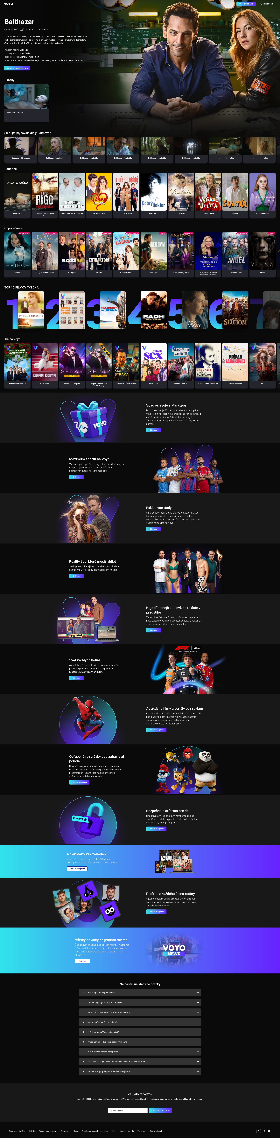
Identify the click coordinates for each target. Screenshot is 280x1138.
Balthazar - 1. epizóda (157, 158)
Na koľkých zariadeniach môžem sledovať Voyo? (107, 1012)
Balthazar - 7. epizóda (123, 158)
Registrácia (248, 4)
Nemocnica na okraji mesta (72, 213)
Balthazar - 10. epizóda (21, 158)
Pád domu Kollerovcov (17, 384)
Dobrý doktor (154, 213)
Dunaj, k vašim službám (44, 273)
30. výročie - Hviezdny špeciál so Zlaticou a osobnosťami (208, 275)
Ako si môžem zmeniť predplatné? (101, 1052)
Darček (76, 1131)
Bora (262, 384)
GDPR (114, 1131)
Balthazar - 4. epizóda (259, 158)
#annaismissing (262, 213)
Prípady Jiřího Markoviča (208, 384)
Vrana (262, 273)
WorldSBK (96, 672)
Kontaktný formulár (127, 1131)
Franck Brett (33, 57)
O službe (32, 1131)
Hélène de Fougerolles (34, 60)
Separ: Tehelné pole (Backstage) (99, 385)
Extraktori (99, 273)
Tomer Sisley (17, 60)
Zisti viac (153, 430)
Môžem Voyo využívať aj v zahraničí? (102, 1002)
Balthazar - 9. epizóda (55, 158)
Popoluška (181, 213)
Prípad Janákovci (235, 384)
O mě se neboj (126, 213)
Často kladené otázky (17, 1131)
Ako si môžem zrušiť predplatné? (100, 1022)
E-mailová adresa (116, 1110)
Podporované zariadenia (48, 1131)
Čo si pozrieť (65, 1131)
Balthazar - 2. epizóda (191, 158)
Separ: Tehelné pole (72, 384)
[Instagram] (264, 1131)
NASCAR (84, 672)
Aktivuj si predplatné (156, 730)
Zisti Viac (76, 477)
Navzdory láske (126, 273)
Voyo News (141, 1131)
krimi (15, 29)
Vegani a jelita (208, 213)
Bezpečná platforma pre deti (168, 811)
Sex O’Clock (153, 384)
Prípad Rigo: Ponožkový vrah (44, 214)
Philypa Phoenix (66, 60)
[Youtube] (269, 1131)
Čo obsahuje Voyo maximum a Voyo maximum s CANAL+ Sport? (115, 1062)
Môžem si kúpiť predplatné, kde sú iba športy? (106, 1071)
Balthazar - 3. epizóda (225, 158)
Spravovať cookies (157, 1131)
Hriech (17, 273)
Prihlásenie (268, 4)
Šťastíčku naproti (180, 384)
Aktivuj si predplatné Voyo (17, 68)
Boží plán (72, 273)
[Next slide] (275, 151)
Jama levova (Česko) (181, 273)
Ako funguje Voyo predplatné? (99, 993)
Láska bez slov (99, 213)
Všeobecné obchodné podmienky (95, 1131)
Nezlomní (153, 273)
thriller (8, 29)
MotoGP (73, 672)
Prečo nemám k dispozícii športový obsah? (105, 1042)
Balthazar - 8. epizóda (89, 158)
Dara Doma (44, 384)
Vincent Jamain (20, 57)
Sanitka (235, 213)
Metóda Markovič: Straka (126, 384)
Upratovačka (17, 213)
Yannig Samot (51, 60)
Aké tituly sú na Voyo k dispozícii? (101, 1032)
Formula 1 (96, 668)
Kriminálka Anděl (235, 273)
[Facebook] (258, 1131)
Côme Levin (79, 60)
